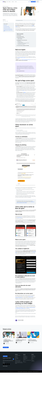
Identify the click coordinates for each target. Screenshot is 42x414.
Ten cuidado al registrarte (20, 42)
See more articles (6, 347)
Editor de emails (16, 358)
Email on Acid (32, 358)
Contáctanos (32, 360)
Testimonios (24, 355)
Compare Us (24, 359)
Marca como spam (20, 41)
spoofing (16, 26)
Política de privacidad (20, 371)
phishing (33, 25)
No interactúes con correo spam (21, 44)
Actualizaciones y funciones (17, 355)
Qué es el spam (19, 35)
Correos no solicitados (20, 38)
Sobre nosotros (32, 355)
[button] (30, 0)
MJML (15, 359)
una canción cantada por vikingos (21, 57)
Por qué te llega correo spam (6, 26)
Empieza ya (38, 1)
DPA (38, 371)
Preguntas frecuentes (25, 358)
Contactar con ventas (33, 1)
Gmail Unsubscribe (19, 217)
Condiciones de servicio (30, 371)
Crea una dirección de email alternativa (22, 43)
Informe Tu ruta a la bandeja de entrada (27, 360)
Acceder (29, 1)
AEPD (23, 90)
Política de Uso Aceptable (19, 307)
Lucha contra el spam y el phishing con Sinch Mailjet (8, 30)
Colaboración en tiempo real (17, 360)
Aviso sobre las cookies (25, 371)
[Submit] (13, 359)
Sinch (32, 359)
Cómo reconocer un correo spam (7, 27)
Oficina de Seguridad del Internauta (26, 59)
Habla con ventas (5, 356)
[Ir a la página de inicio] (4, 1)
